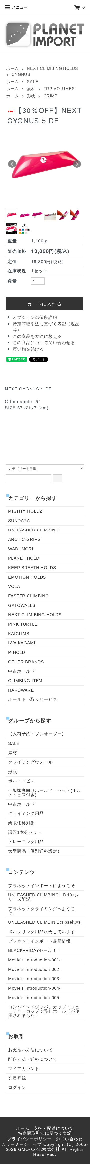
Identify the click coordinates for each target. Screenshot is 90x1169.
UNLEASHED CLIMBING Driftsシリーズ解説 (43, 897)
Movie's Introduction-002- (34, 969)
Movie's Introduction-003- (34, 979)
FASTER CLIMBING (28, 596)
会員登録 (17, 1078)
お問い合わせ (69, 1139)
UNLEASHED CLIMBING (33, 530)
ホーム (12, 68)
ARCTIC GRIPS (24, 539)
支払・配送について (54, 1128)
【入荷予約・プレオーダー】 (37, 734)
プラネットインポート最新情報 (39, 941)
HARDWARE (21, 690)
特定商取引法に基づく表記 (45, 1133)
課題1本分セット (25, 832)
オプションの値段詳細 (35, 317)
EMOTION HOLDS (27, 577)
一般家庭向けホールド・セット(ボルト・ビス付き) (44, 792)
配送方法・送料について (32, 1059)
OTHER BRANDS (26, 662)
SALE (32, 82)
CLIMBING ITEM (25, 681)
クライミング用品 (26, 813)
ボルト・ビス (21, 781)
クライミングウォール (30, 762)
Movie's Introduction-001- (34, 960)
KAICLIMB (19, 634)
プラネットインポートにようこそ (41, 886)
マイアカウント (24, 1068)
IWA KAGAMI (22, 643)
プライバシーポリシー (29, 1139)
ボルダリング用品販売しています (41, 932)
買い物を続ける (28, 349)
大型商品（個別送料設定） (35, 851)
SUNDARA (19, 521)
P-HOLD (16, 652)
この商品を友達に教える (37, 336)
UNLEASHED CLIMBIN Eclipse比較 (44, 922)
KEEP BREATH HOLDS (32, 568)
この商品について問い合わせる (44, 342)
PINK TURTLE (23, 624)
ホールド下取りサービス (32, 699)
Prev (12, 164)
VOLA (14, 586)
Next (77, 164)
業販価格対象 (21, 823)
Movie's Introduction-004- (34, 988)
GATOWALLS (22, 605)
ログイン (17, 1087)
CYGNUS (21, 74)
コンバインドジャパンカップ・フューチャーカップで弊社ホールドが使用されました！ (44, 1011)
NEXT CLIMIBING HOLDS (52, 68)
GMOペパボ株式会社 (39, 1149)
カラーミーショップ (22, 1144)
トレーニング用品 (26, 842)
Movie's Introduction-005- (34, 998)
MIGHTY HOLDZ (25, 511)
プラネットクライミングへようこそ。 (41, 911)
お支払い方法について (30, 1050)
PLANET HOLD (23, 558)
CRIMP (51, 96)
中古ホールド (21, 671)
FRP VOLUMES (59, 89)
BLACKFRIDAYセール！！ (35, 950)
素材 (31, 89)
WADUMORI (21, 549)
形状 (31, 96)
